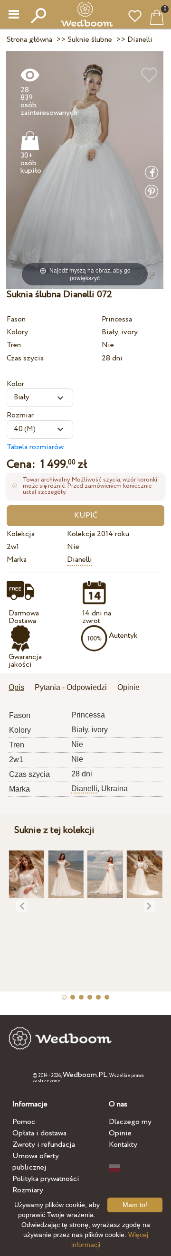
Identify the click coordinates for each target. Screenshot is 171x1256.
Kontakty (123, 1144)
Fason (16, 319)
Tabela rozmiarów (35, 447)
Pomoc (23, 1121)
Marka (17, 559)
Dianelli (79, 559)
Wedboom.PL (85, 1074)
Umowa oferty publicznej (35, 1162)
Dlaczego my (130, 1121)
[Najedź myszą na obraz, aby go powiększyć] (84, 169)
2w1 (13, 546)
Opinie (120, 1133)
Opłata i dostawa (39, 1133)
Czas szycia (25, 358)
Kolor (15, 383)
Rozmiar (20, 415)
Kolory (17, 332)
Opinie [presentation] (128, 687)
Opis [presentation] (16, 687)
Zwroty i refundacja (43, 1144)
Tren (14, 344)
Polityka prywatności (45, 1178)
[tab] (20, 688)
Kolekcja (21, 533)
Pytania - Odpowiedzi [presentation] (71, 687)
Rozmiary (27, 1190)
